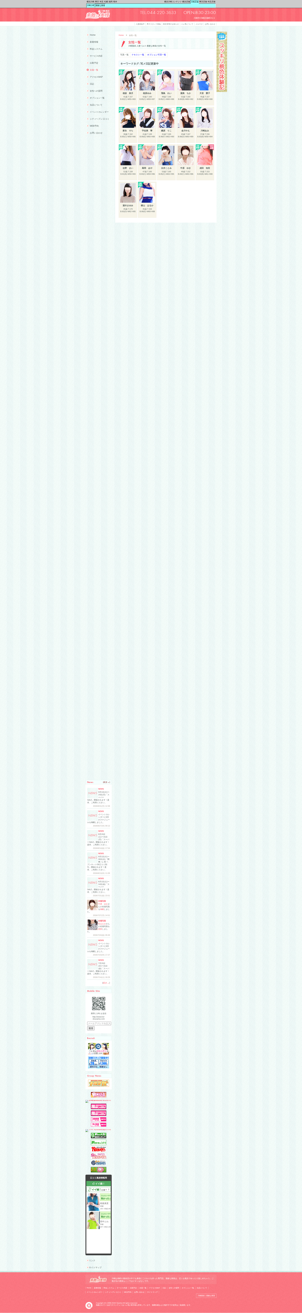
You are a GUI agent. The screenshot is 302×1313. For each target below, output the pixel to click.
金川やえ (185, 130)
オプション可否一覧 (156, 55)
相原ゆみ (147, 93)
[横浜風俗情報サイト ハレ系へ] (88, 1308)
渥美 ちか (185, 93)
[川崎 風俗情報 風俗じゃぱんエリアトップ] (98, 1108)
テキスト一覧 (138, 55)
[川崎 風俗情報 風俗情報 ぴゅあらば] (98, 1129)
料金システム (96, 49)
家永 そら (128, 130)
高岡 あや (147, 168)
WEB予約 (94, 126)
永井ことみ (166, 168)
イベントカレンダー (99, 112)
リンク (92, 1260)
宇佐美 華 (147, 130)
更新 (100, 929)
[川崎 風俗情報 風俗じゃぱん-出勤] (98, 1120)
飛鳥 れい (166, 93)
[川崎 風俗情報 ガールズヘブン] (98, 1158)
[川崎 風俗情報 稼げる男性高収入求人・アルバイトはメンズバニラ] (98, 1100)
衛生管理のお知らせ (171, 24)
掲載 (102, 909)
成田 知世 (205, 168)
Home (121, 35)
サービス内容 (96, 56)
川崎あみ (205, 130)
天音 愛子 (205, 93)
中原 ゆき (185, 168)
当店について (96, 105)
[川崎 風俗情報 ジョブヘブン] (98, 1165)
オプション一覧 (97, 98)
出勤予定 (94, 63)
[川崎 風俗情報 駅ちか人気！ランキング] (98, 1137)
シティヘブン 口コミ (99, 119)
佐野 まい (128, 168)
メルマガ (199, 24)
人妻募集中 (140, 24)
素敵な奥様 (100, 5)
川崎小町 (91, 5)
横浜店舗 (186, 2)
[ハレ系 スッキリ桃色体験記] (222, 91)
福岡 (111, 2)
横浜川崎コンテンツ (173, 2)
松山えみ (102, 924)
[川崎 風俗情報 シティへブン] (98, 1151)
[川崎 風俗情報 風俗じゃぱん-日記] (98, 1126)
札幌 (106, 2)
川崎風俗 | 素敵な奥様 (206, 1296)
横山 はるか (147, 205)
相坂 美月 (128, 93)
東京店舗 (203, 2)
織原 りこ (166, 130)
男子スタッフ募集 (154, 24)
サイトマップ (95, 1267)
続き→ (106, 782)
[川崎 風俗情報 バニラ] (98, 1096)
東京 (97, 2)
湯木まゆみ (128, 205)
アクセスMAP (96, 77)
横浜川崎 (90, 2)
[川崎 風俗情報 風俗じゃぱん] (98, 1115)
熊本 (115, 2)
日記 (92, 84)
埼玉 (101, 2)
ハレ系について (187, 24)
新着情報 (94, 42)
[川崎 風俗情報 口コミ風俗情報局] (98, 1171)
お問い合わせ (210, 24)
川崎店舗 (195, 2)
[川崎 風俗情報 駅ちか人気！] (98, 1144)
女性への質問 (96, 91)
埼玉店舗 (211, 2)
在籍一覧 (94, 70)
